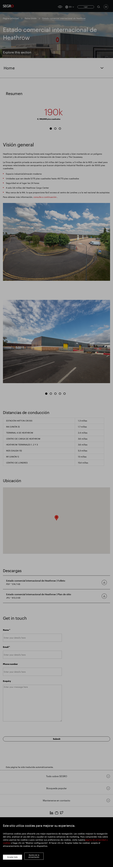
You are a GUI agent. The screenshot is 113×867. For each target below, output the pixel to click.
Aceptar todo (12, 857)
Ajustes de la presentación (34, 856)
